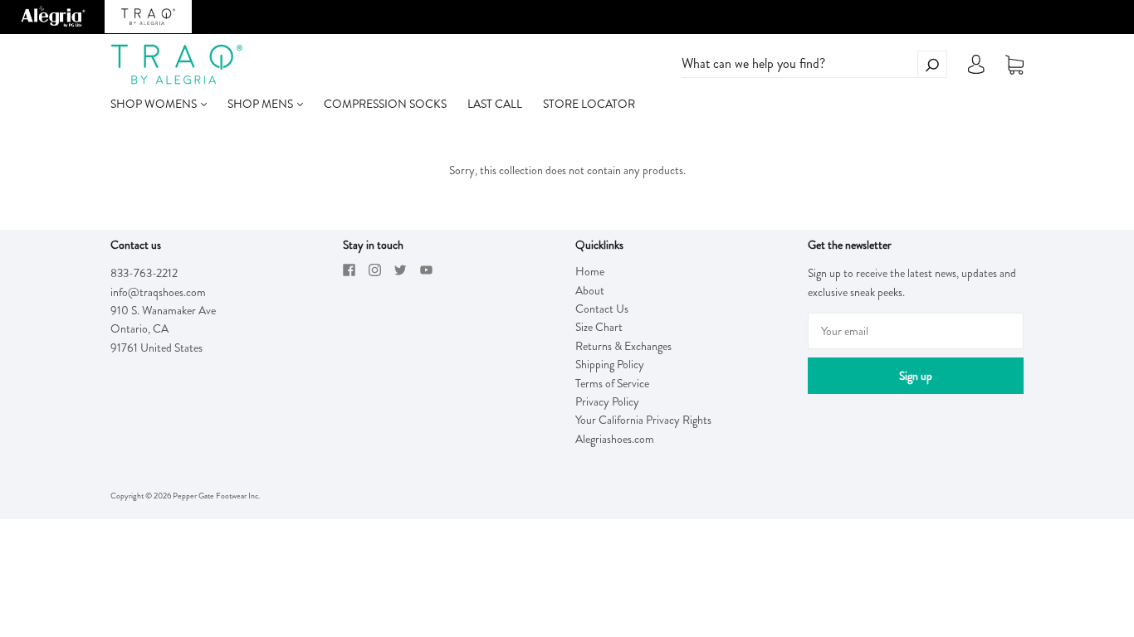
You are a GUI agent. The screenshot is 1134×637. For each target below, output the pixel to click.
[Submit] (932, 64)
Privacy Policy (607, 401)
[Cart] (1014, 64)
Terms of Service (612, 383)
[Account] (976, 68)
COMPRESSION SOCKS (385, 103)
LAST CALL (494, 103)
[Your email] (916, 331)
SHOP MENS (261, 103)
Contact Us (601, 308)
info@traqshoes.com (158, 292)
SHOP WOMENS (154, 103)
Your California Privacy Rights (643, 419)
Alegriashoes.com (614, 438)
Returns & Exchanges (623, 346)
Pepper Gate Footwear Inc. (216, 495)
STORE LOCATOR (589, 103)
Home (589, 271)
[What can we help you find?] (814, 64)
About (589, 290)
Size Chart (599, 326)
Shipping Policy (609, 364)
